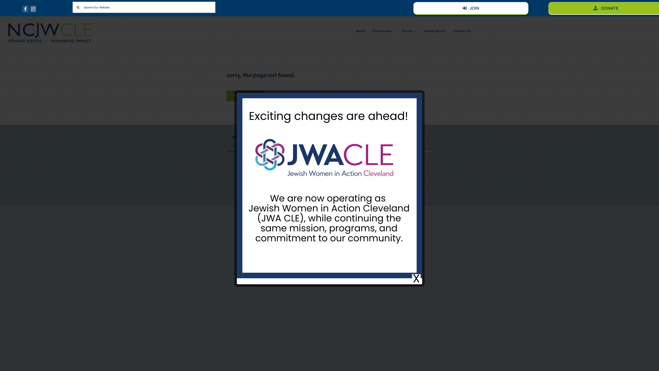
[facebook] (25, 9)
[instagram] (33, 9)
